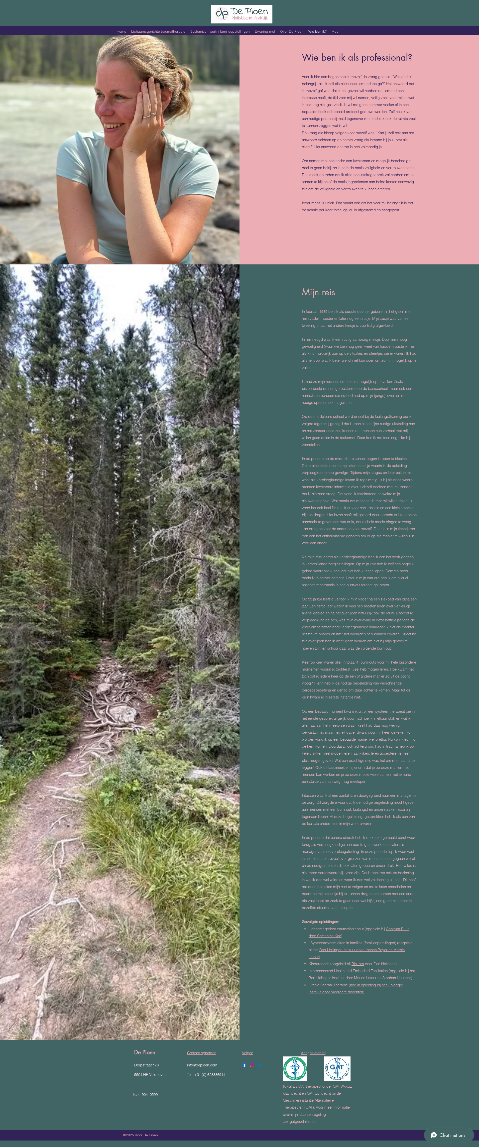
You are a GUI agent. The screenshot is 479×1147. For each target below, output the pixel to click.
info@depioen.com (202, 1065)
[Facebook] (244, 1065)
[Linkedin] (259, 1065)
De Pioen (144, 1052)
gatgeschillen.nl (302, 1121)
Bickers (358, 963)
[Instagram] (251, 1065)
